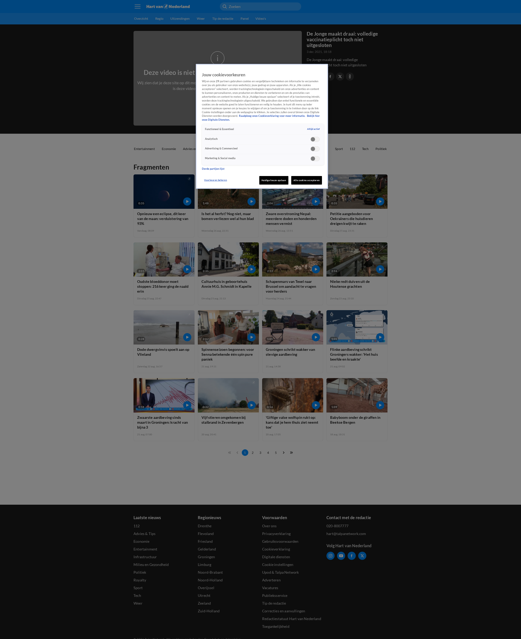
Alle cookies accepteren (306, 180)
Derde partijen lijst (213, 168)
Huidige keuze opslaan (274, 180)
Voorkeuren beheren (215, 180)
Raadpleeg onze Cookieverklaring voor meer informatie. (272, 115)
